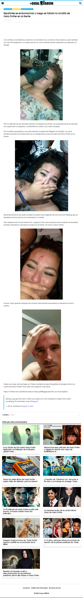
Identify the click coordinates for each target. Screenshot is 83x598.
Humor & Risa (16, 9)
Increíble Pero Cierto (27, 9)
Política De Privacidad (39, 588)
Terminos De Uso (55, 588)
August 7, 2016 (27, 406)
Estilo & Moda (8, 9)
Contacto (26, 588)
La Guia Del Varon (41, 3)
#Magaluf (34, 401)
